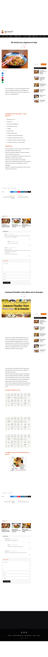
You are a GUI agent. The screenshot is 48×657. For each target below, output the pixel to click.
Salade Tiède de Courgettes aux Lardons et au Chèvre (16, 225)
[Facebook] (3, 73)
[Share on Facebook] (21, 47)
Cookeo (40, 36)
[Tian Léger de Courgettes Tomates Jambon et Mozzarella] (6, 221)
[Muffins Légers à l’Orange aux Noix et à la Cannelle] (26, 221)
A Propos (9, 635)
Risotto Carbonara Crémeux (43, 96)
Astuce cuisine (33, 36)
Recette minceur (16, 36)
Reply (29, 255)
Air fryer (37, 36)
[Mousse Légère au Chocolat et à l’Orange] (36, 90)
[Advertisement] (24, 6)
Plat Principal (11, 36)
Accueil (3, 36)
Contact (38, 635)
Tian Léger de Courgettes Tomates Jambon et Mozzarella (6, 225)
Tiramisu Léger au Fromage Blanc (43, 100)
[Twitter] (3, 75)
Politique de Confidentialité (17, 635)
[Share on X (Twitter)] (23, 47)
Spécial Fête (20, 36)
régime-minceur (13, 188)
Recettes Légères (29, 36)
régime (9, 188)
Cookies (34, 635)
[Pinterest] (3, 78)
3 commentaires (24, 294)
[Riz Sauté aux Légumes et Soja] (15, 68)
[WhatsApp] (3, 82)
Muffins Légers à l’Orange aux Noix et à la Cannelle (26, 225)
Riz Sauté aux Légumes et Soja (23, 501)
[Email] (3, 80)
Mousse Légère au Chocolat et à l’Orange (43, 90)
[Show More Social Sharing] (26, 47)
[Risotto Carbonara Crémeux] (36, 96)
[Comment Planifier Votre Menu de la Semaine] (16, 317)
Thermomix (25, 36)
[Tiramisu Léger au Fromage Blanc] (36, 101)
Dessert (44, 36)
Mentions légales (28, 635)
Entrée (7, 36)
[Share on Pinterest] (24, 47)
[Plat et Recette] (7, 32)
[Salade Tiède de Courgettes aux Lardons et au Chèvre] (16, 221)
